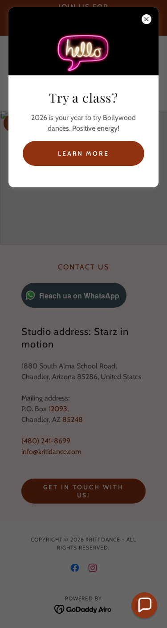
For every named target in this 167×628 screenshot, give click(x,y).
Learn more (84, 153)
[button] (144, 605)
